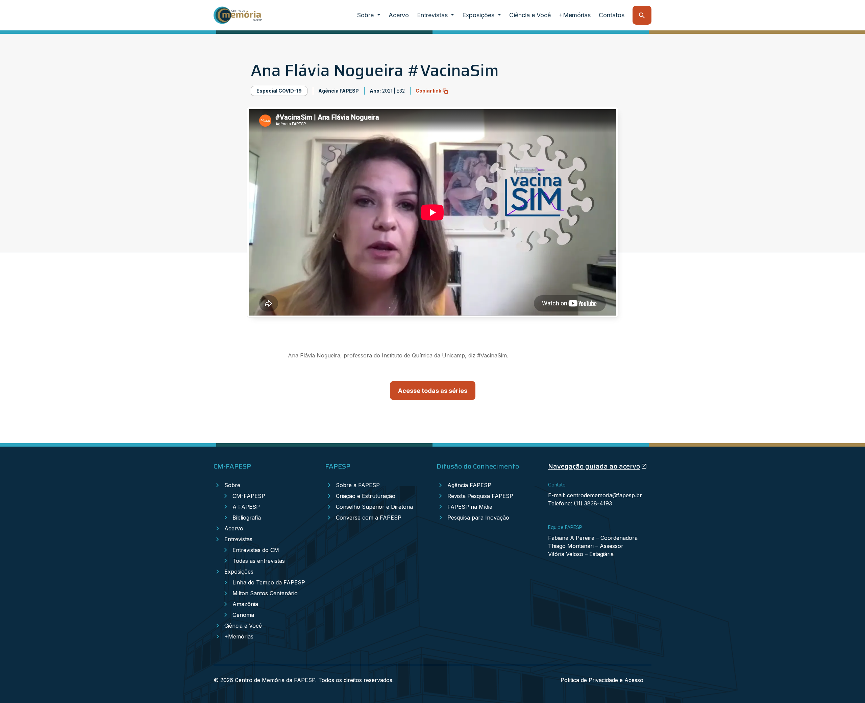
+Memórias (575, 15)
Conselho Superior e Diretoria (374, 506)
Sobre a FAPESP (358, 485)
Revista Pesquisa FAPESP (480, 496)
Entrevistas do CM (255, 550)
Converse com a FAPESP (368, 517)
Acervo (399, 15)
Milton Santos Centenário (265, 593)
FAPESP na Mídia (469, 506)
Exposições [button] (479, 15)
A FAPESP (246, 506)
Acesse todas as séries (432, 390)
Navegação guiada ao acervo (594, 466)
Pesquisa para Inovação (478, 517)
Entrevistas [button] (433, 15)
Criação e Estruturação (365, 496)
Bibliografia (246, 517)
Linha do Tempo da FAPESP (268, 582)
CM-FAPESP (248, 496)
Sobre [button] (366, 15)
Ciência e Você (530, 15)
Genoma (243, 614)
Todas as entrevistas (258, 560)
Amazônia (245, 604)
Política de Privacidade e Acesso (602, 680)
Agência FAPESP (469, 485)
